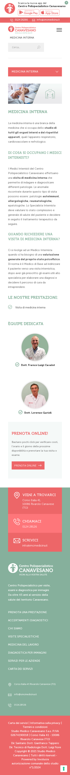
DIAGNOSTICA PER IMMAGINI (27, 652)
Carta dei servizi (18, 723)
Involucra (43, 759)
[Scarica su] (49, 12)
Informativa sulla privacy (45, 723)
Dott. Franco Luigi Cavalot (38, 365)
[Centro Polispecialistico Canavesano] (32, 29)
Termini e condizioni (35, 727)
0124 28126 (29, 526)
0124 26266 (21, 20)
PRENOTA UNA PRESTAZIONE (27, 612)
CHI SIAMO (15, 628)
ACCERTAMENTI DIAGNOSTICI (28, 620)
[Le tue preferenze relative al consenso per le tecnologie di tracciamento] (63, 768)
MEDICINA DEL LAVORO (23, 644)
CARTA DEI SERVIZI (20, 669)
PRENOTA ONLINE (25, 465)
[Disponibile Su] (28, 12)
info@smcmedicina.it (48, 20)
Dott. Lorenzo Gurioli (38, 412)
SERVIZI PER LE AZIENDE (24, 660)
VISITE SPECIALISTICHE (23, 636)
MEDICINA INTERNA (25, 71)
